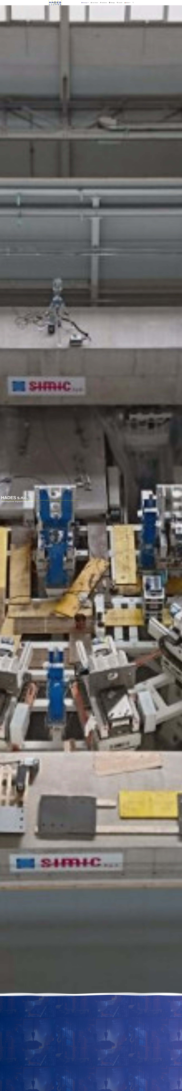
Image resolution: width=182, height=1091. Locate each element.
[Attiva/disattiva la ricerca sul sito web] (133, 2)
